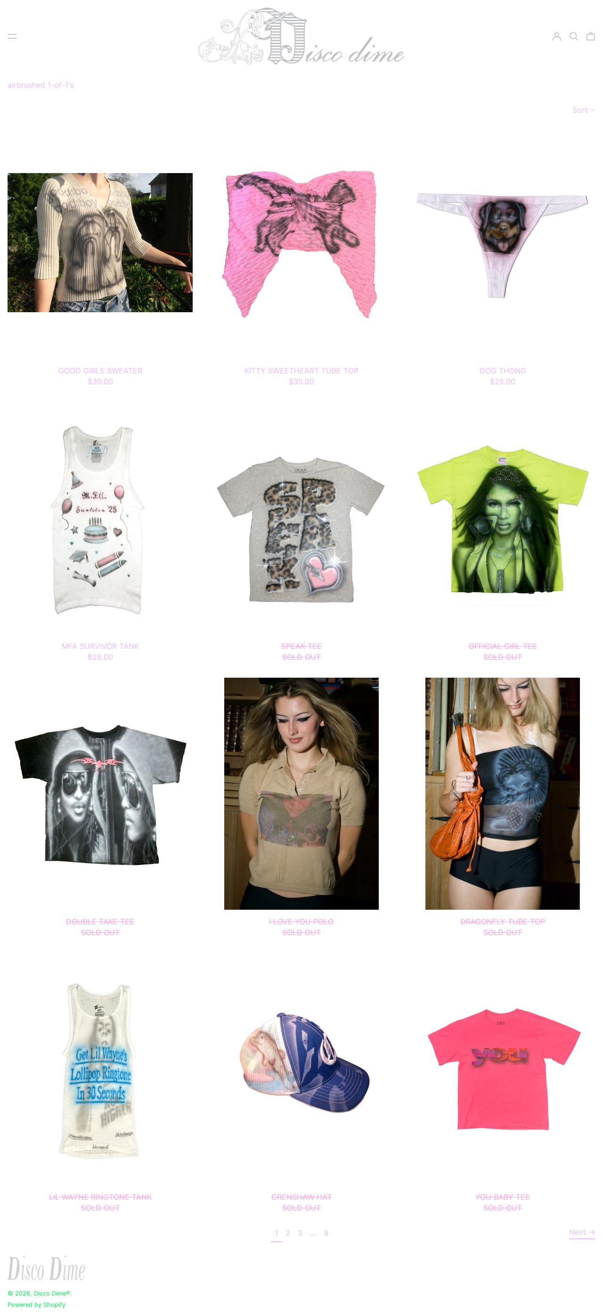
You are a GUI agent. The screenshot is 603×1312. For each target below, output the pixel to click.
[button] (574, 36)
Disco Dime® (52, 1293)
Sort (580, 110)
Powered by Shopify (36, 1304)
